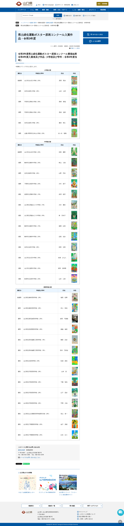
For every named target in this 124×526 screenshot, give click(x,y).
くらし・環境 (34, 10)
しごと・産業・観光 (78, 10)
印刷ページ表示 (75, 48)
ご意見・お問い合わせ (86, 519)
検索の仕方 (69, 15)
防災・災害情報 (102, 4)
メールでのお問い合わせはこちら (30, 457)
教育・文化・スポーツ (60, 10)
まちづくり (92, 10)
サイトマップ (83, 512)
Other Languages (49, 4)
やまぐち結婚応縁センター (27, 492)
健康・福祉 (45, 10)
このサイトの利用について (87, 514)
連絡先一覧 (51, 506)
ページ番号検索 (56, 18)
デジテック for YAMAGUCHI (47, 492)
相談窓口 (31, 506)
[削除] (57, 25)
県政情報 (103, 10)
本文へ (39, 4)
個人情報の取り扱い (85, 516)
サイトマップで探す (90, 15)
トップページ (22, 10)
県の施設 (72, 506)
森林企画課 (49, 22)
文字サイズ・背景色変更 (63, 4)
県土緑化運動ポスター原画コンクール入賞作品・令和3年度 (39, 25)
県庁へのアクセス (92, 506)
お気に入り (76, 4)
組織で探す (78, 15)
